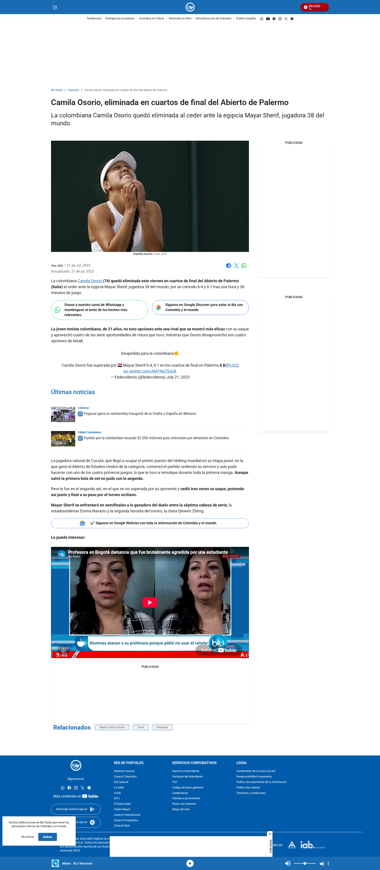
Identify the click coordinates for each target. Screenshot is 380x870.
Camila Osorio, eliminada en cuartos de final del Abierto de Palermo (125, 90)
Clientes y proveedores (186, 798)
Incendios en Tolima (151, 18)
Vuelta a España (246, 18)
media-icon (190, 863)
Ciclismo (83, 408)
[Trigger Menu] (55, 7)
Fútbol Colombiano (89, 432)
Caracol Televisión (125, 776)
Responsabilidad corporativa (254, 776)
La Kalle (119, 787)
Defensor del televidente (187, 776)
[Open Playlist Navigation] (328, 863)
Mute (287, 863)
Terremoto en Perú (179, 18)
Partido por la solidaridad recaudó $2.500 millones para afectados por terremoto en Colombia (156, 438)
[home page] (190, 7)
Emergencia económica (120, 18)
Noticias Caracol (124, 771)
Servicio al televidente (185, 771)
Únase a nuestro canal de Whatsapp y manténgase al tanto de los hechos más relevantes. (95, 310)
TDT (175, 782)
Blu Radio (57, 90)
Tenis (140, 727)
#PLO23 (232, 365)
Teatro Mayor (122, 809)
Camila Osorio (90, 280)
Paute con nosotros (184, 804)
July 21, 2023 (178, 377)
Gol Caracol (121, 782)
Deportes (73, 90)
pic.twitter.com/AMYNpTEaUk (150, 371)
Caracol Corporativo (126, 820)
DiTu (117, 798)
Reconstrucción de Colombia (213, 18)
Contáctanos (180, 793)
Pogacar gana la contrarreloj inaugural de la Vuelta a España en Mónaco (140, 413)
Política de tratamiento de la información (261, 782)
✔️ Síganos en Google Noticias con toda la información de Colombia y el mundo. (153, 523)
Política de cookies (248, 787)
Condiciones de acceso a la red (255, 771)
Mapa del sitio (181, 809)
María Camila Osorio (112, 727)
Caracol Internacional (127, 815)
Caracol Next (122, 825)
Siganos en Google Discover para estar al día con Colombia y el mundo (204, 307)
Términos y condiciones (251, 793)
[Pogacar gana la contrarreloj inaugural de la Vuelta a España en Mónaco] (63, 414)
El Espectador (122, 804)
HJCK (117, 793)
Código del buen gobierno (187, 787)
